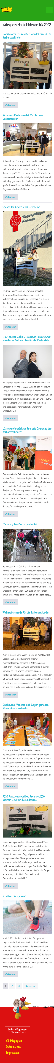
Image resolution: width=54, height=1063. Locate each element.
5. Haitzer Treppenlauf (14, 896)
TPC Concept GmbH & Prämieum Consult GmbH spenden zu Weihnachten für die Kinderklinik (27, 338)
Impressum (13, 1053)
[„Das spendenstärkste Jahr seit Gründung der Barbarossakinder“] (27, 453)
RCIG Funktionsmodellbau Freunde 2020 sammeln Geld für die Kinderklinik (24, 798)
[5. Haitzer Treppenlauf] (27, 917)
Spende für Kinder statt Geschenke (21, 207)
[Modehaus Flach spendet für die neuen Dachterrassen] (27, 139)
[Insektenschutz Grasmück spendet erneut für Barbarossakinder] (27, 65)
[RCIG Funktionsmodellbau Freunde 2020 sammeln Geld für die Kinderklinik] (27, 821)
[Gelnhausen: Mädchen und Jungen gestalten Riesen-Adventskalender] (27, 729)
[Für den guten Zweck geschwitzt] (27, 545)
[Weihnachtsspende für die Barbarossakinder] (27, 633)
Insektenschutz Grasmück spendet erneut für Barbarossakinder (27, 35)
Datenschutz (13, 1047)
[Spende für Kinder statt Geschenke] (27, 248)
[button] (49, 10)
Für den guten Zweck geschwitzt (20, 524)
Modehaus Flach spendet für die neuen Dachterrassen (23, 116)
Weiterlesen (11, 104)
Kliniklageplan (14, 1041)
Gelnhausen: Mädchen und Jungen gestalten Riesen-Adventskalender (25, 706)
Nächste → (30, 985)
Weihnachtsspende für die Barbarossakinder (26, 612)
